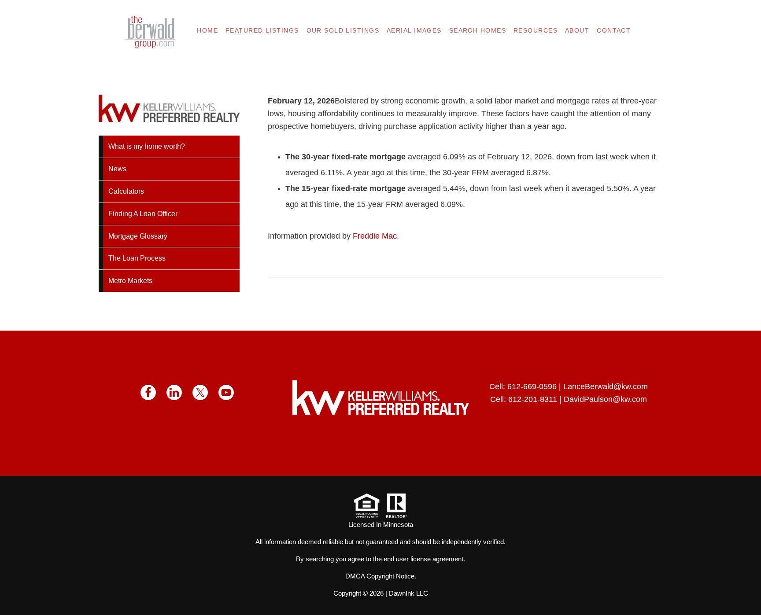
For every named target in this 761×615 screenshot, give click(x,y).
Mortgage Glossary (137, 236)
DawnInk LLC (408, 593)
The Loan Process (137, 258)
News (117, 169)
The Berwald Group (150, 31)
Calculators (126, 191)
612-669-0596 (532, 386)
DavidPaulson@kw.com (605, 399)
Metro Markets (130, 280)
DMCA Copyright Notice (379, 576)
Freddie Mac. (376, 236)
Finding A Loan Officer (142, 213)
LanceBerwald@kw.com (605, 386)
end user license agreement (423, 559)
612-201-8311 (532, 399)
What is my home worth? (146, 146)
